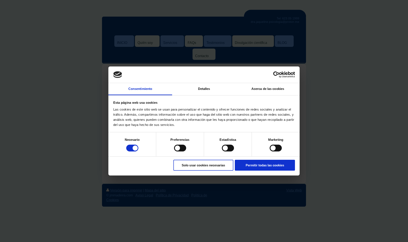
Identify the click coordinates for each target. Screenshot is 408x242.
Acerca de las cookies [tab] (267, 89)
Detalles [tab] (204, 89)
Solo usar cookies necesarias (203, 165)
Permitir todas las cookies (265, 165)
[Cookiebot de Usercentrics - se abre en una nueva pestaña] (276, 74)
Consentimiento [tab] (140, 89)
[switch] (180, 148)
